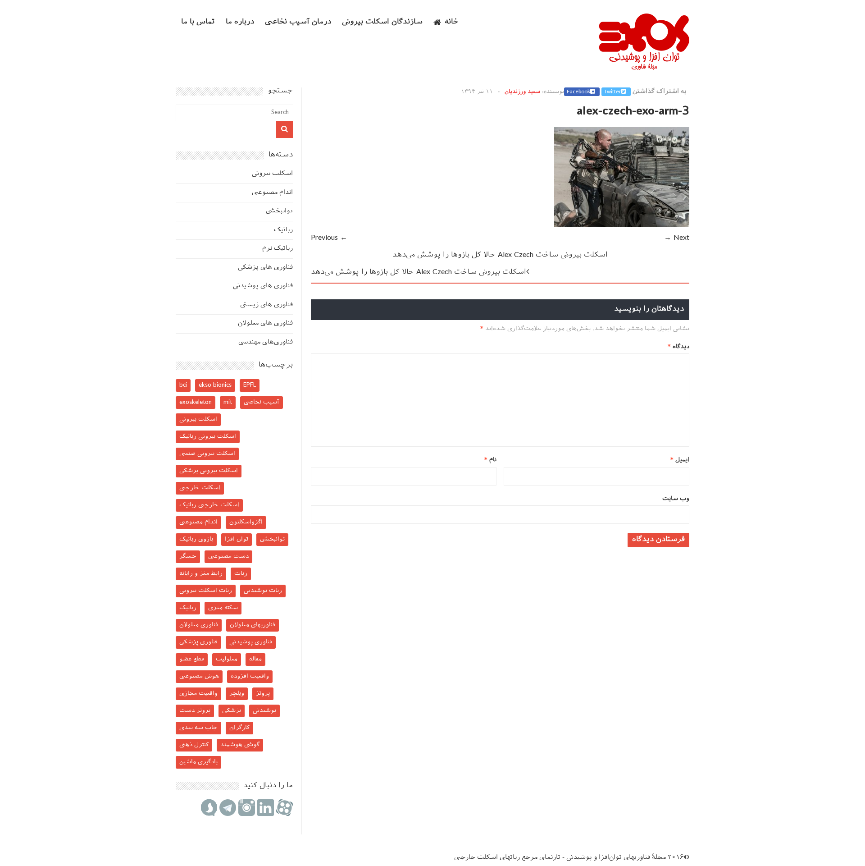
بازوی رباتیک (196, 539)
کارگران (239, 728)
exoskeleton (195, 402)
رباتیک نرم (277, 248)
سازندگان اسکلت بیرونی (382, 22)
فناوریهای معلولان (252, 625)
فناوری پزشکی (198, 642)
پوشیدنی (264, 711)
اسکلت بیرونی (272, 174)
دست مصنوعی (228, 556)
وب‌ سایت (675, 499)
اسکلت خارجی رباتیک (209, 505)
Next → (676, 238)
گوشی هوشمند (240, 745)
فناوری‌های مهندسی (265, 342)
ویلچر (236, 693)
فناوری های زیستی (266, 305)
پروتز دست (194, 711)
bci (183, 385)
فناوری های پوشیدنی (263, 286)
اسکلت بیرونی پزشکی (208, 471)
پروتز (263, 693)
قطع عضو (191, 659)
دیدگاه (678, 347)
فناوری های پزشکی (265, 267)
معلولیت (226, 659)
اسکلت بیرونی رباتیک (207, 436)
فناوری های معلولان (265, 323)
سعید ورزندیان (522, 92)
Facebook (578, 92)
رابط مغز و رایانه (201, 573)
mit (227, 402)
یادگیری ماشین (198, 762)
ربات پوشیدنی (263, 591)
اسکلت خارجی (199, 488)
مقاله (255, 659)
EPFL (249, 385)
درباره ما (240, 22)
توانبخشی (279, 211)
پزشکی (231, 711)
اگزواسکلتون (246, 522)
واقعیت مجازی (198, 693)
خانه (452, 22)
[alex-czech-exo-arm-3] (621, 225)
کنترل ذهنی (194, 745)
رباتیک (283, 230)
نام (490, 460)
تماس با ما (198, 22)
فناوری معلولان (198, 625)
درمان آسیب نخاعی (298, 22)
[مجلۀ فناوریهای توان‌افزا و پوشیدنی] (644, 67)
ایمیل (679, 460)
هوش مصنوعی (199, 676)
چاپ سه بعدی (198, 728)
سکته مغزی (223, 608)
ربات (240, 573)
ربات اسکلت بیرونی (205, 591)
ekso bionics (215, 385)
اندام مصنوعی (272, 192)
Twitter (612, 92)
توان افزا (236, 539)
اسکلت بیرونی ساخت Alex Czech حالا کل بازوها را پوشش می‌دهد (500, 255)
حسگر (187, 556)
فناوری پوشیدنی (250, 642)
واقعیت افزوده (250, 676)
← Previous (329, 238)
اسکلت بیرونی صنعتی (207, 454)
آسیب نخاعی (261, 402)
